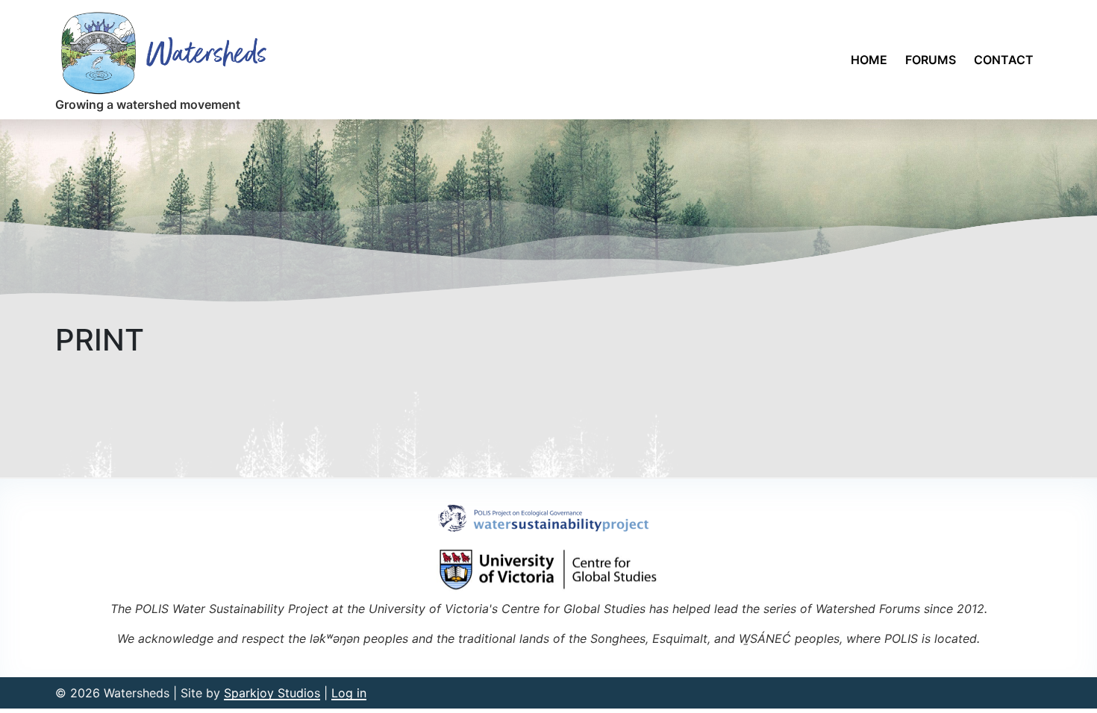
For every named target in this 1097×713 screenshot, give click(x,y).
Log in (348, 692)
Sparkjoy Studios (272, 692)
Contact (1004, 59)
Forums (930, 59)
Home (869, 59)
